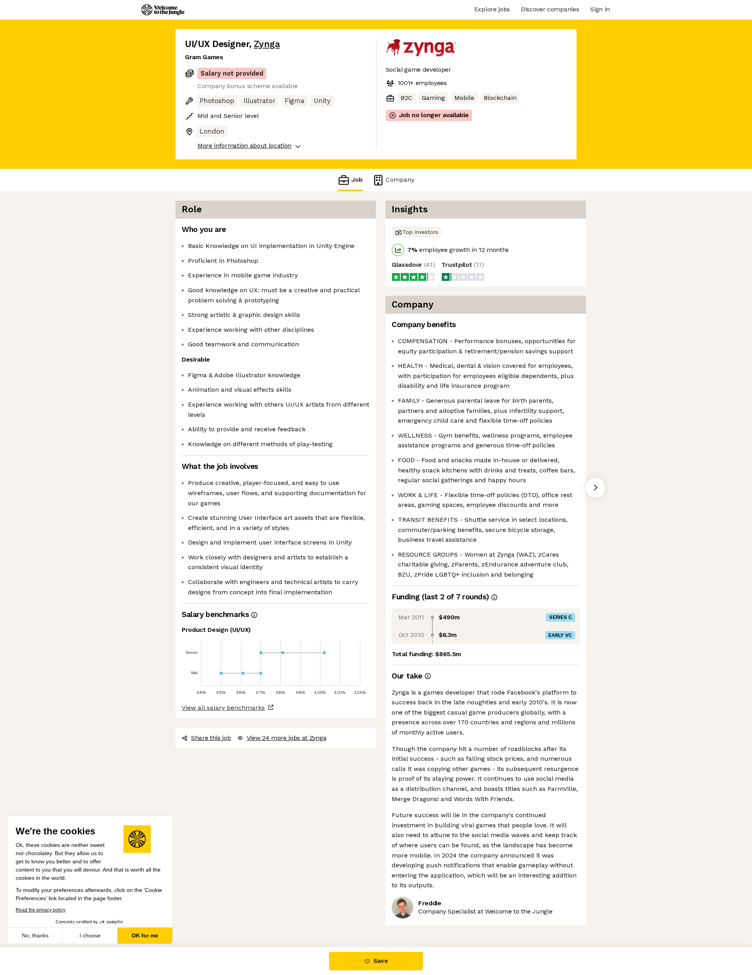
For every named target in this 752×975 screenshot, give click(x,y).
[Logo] (162, 9)
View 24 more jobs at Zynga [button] (287, 738)
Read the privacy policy (40, 910)
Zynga (267, 44)
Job (357, 179)
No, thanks (35, 935)
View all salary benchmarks (223, 707)
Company (400, 179)
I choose (90, 935)
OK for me (145, 935)
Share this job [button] (211, 738)
